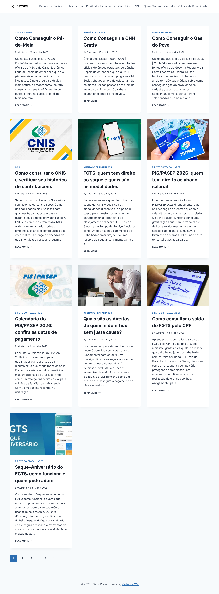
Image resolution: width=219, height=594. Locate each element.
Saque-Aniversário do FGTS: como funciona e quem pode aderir (40, 473)
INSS (137, 6)
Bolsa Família (74, 6)
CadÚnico (124, 6)
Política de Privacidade (192, 6)
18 (44, 558)
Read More (23, 105)
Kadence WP (130, 584)
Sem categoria (23, 32)
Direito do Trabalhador (100, 6)
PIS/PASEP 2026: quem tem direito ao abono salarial (177, 179)
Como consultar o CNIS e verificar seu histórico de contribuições (41, 179)
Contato (169, 6)
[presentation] (41, 139)
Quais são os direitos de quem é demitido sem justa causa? (107, 325)
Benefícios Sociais (51, 6)
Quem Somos (152, 6)
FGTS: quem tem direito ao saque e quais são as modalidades (109, 179)
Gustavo (22, 52)
